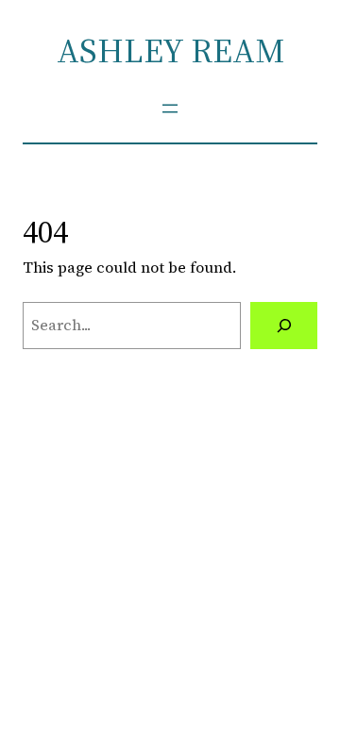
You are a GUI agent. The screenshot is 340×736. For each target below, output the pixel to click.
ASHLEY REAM (170, 50)
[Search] (283, 325)
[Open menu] (170, 108)
